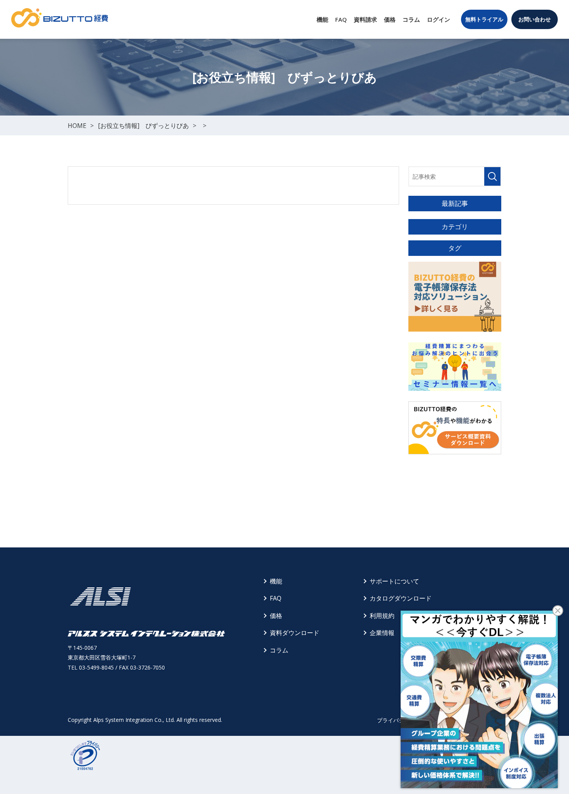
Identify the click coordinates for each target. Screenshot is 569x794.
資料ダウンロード (294, 632)
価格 (390, 19)
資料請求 (365, 19)
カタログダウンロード (401, 598)
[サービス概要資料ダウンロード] (454, 427)
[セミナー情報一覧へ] (454, 366)
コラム (411, 19)
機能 (322, 19)
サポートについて (394, 581)
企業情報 (382, 632)
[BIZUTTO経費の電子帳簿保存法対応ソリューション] (454, 297)
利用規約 (382, 615)
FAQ (341, 19)
